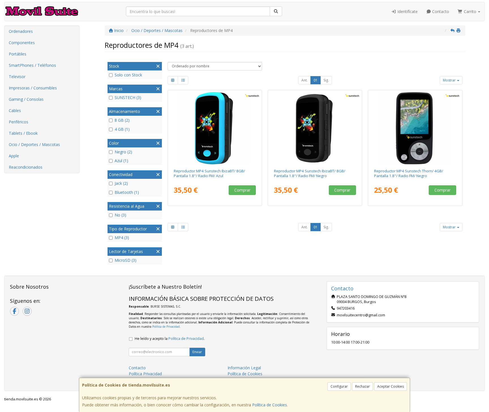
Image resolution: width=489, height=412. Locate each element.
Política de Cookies (269, 404)
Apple (14, 155)
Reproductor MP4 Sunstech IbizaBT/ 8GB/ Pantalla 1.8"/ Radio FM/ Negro (309, 173)
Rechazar (362, 386)
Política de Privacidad (166, 327)
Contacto (440, 11)
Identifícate (407, 11)
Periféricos (18, 122)
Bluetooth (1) (127, 192)
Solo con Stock (128, 75)
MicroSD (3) (125, 260)
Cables (15, 110)
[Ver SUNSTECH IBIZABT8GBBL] (215, 128)
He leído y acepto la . (170, 338)
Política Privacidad (145, 373)
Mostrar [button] (449, 80)
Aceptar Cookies (390, 386)
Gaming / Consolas (26, 99)
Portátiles (17, 54)
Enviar (197, 351)
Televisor (17, 76)
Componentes (22, 42)
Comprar (242, 190)
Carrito (470, 11)
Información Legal (244, 367)
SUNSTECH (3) (128, 97)
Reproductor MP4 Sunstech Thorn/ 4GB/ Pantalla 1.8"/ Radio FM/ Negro (408, 173)
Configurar (339, 386)
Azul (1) (121, 160)
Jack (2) (121, 183)
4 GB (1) (122, 129)
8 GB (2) (122, 120)
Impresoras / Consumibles (33, 88)
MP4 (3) (122, 237)
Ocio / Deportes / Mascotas (34, 144)
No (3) (120, 215)
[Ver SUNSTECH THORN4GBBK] (415, 128)
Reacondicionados (25, 167)
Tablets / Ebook (23, 133)
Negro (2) (123, 151)
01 (316, 80)
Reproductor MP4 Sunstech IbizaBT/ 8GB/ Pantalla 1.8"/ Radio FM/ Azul (209, 173)
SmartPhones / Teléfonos (32, 65)
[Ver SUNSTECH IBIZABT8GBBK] (315, 128)
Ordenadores (21, 31)
